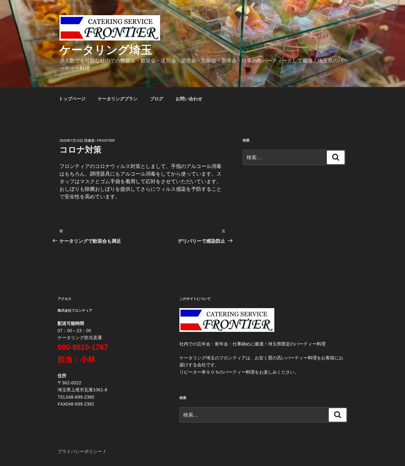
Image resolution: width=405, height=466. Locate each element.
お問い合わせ (189, 98)
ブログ (156, 98)
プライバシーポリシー (80, 451)
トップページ (72, 98)
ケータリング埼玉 (105, 49)
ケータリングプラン (118, 98)
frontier (106, 140)
